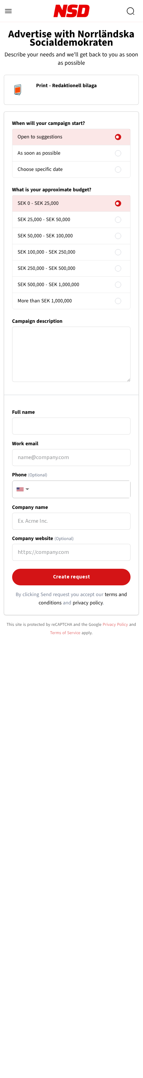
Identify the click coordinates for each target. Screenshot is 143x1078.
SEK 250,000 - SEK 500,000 (46, 268)
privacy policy (88, 602)
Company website (43, 538)
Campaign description (37, 321)
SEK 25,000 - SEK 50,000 (44, 219)
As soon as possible (39, 153)
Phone (29, 474)
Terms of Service (65, 633)
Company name (30, 507)
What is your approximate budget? (51, 189)
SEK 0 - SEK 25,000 (38, 203)
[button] (22, 489)
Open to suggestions (40, 136)
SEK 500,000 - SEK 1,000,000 (48, 284)
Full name (23, 412)
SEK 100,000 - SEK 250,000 (46, 252)
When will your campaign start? (48, 123)
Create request (71, 577)
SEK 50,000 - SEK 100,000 (45, 235)
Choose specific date (40, 169)
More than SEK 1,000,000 (45, 300)
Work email (25, 443)
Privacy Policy (115, 624)
